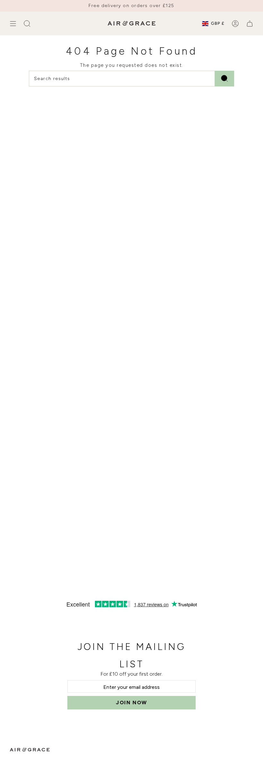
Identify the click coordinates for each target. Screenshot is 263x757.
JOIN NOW (131, 702)
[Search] (224, 78)
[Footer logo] (30, 750)
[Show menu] (12, 23)
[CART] (249, 23)
